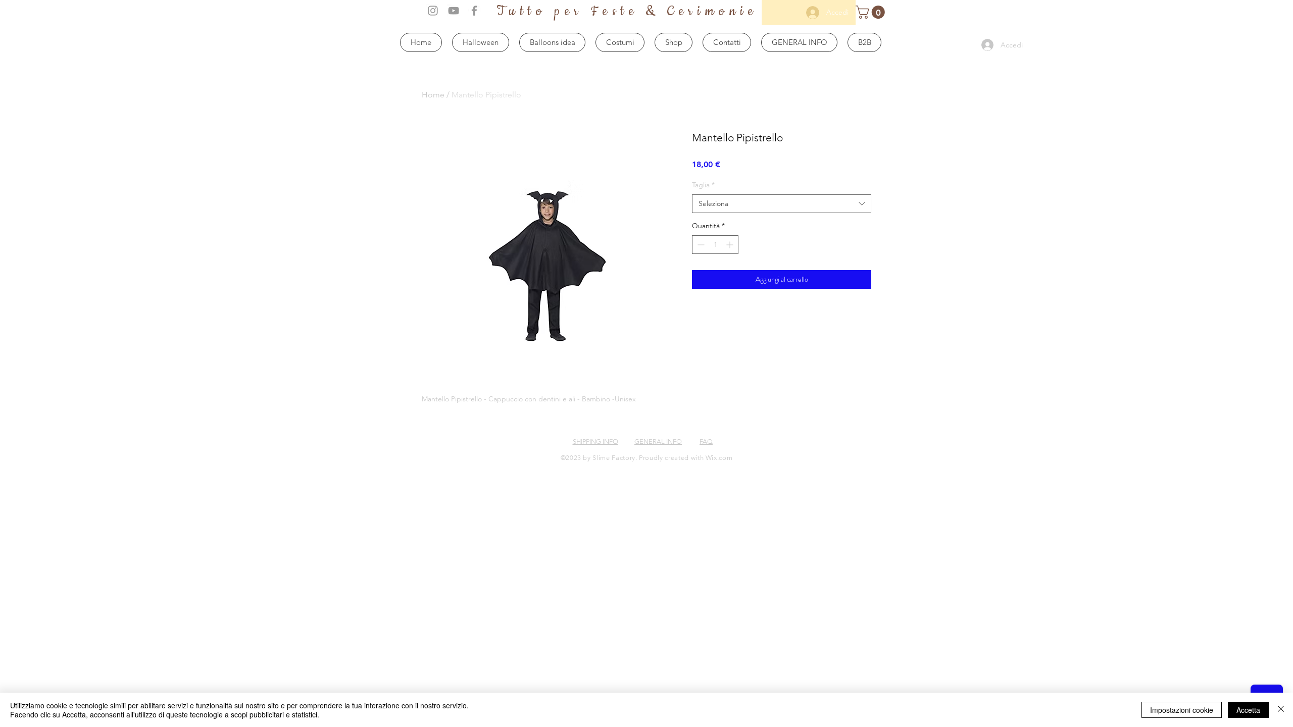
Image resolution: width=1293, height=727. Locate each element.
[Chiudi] (1281, 710)
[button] (872, 12)
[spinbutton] (715, 244)
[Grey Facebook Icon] (474, 10)
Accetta (1248, 710)
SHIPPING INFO (595, 441)
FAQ (706, 441)
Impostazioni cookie (1181, 710)
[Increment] (730, 244)
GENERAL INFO (658, 441)
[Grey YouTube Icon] (453, 10)
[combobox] (781, 204)
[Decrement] (699, 244)
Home (433, 94)
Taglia (703, 184)
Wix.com (719, 457)
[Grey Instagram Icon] (432, 10)
